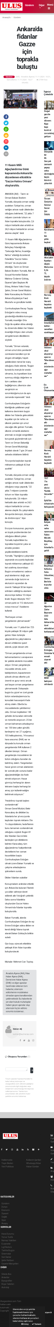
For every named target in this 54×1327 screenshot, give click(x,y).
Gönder (32, 1070)
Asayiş (5, 1223)
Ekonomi (6, 1210)
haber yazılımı (6, 1314)
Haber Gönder (32, 1166)
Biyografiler (7, 1280)
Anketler (5, 1277)
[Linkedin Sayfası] (24, 1149)
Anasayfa (6, 17)
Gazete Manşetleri (10, 1263)
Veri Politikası (8, 1166)
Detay (26, 1324)
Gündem (29, 5)
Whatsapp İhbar (33, 1163)
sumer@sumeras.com (23, 1034)
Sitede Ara (6, 1274)
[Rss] (29, 1149)
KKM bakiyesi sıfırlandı (48, 681)
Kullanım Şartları (33, 1160)
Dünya (4, 1207)
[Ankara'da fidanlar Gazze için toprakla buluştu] (20, 99)
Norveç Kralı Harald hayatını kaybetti (48, 301)
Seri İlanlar (6, 1257)
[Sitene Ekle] (40, 1149)
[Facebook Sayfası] (3, 1149)
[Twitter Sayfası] (8, 1149)
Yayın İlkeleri (7, 1163)
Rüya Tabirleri (8, 1284)
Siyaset (5, 1213)
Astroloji (5, 1287)
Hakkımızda (7, 1160)
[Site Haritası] (34, 1149)
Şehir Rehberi (8, 1260)
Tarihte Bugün (8, 1250)
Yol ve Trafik (7, 1237)
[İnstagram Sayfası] (13, 1149)
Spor (4, 1220)
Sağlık (4, 1217)
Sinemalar (6, 1254)
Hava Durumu (8, 1234)
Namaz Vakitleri (9, 1240)
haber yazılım (6, 1320)
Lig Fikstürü (7, 1247)
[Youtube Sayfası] (18, 1149)
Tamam (37, 1324)
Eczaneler (6, 1244)
